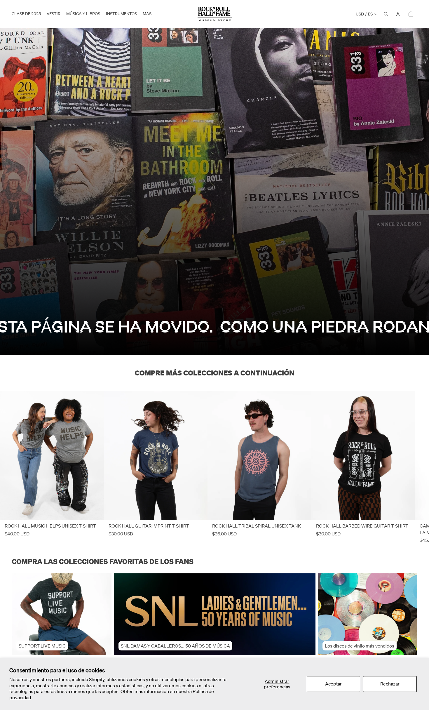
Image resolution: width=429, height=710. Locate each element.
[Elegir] (95, 511)
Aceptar (333, 684)
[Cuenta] (398, 14)
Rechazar (390, 684)
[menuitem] (147, 14)
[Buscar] (385, 14)
